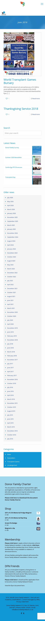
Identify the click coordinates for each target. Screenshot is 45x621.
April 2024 (10, 245)
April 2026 (10, 205)
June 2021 (10, 300)
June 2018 (10, 348)
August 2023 (11, 261)
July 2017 (10, 364)
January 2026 (11, 213)
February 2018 (12, 356)
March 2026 (11, 209)
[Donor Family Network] (22, 4)
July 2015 (10, 415)
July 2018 (10, 344)
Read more (36, 99)
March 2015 (11, 427)
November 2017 (12, 360)
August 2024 (11, 241)
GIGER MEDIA (16, 600)
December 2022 (12, 273)
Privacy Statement (22, 602)
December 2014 (12, 431)
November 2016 (12, 379)
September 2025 (12, 221)
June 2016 (10, 391)
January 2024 (11, 249)
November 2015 (12, 403)
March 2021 (11, 308)
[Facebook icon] (21, 613)
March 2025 (11, 225)
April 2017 (10, 372)
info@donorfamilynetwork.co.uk (22, 610)
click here (35, 545)
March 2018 (11, 352)
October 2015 (11, 407)
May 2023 (10, 265)
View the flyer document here (14, 586)
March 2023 (11, 269)
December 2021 (12, 288)
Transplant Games (13, 462)
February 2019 (12, 336)
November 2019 (12, 328)
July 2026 (10, 198)
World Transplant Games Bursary (20, 81)
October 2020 (11, 316)
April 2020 (10, 324)
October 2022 (11, 277)
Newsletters (11, 458)
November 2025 (12, 217)
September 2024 (12, 237)
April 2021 (10, 304)
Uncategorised (12, 465)
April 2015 (10, 423)
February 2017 (12, 375)
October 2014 (11, 435)
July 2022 (10, 281)
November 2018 (12, 340)
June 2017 (10, 368)
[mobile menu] (42, 4)
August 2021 (11, 296)
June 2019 (10, 332)
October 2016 (11, 383)
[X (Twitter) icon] (23, 613)
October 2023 (11, 257)
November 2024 (12, 233)
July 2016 (10, 387)
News (9, 454)
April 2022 (10, 285)
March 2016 (11, 399)
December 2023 (12, 253)
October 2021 (11, 292)
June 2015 (10, 419)
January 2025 (11, 229)
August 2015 (11, 411)
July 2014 (10, 439)
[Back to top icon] (40, 616)
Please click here (11, 543)
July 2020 (10, 320)
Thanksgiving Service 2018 (21, 109)
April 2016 (10, 395)
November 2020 (12, 312)
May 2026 (10, 201)
